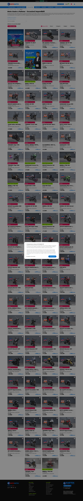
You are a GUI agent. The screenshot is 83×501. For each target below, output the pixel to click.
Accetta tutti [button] (52, 256)
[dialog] (41, 250)
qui (28, 254)
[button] (31, 256)
